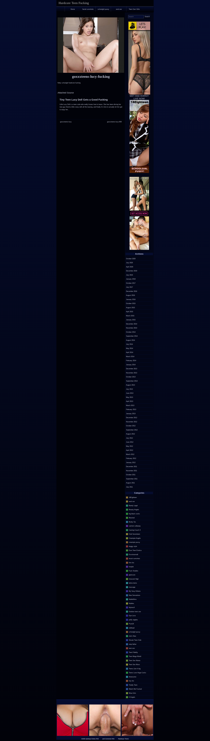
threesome (132, 677)
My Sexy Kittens (135, 591)
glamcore (132, 575)
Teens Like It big (134, 668)
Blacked (132, 518)
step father (132, 644)
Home (73, 9)
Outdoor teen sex (135, 611)
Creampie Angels (135, 538)
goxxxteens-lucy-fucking (91, 76)
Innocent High (134, 579)
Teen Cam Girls (134, 9)
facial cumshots (88, 9)
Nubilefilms (133, 599)
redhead (131, 628)
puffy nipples (133, 620)
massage (132, 587)
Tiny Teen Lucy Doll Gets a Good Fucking (84, 99)
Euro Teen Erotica (135, 550)
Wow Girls (132, 693)
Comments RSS (109, 739)
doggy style (133, 546)
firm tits (131, 562)
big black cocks (134, 514)
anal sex (119, 9)
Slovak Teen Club (135, 640)
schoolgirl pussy (103, 9)
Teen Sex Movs (134, 664)
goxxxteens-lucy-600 (114, 122)
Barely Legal (133, 505)
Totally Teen (133, 685)
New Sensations (134, 595)
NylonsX (132, 607)
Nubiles (131, 603)
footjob (131, 567)
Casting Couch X (135, 530)
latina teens (133, 583)
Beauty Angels (134, 510)
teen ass (132, 648)
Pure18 (131, 624)
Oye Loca (132, 616)
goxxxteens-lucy (66, 122)
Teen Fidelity (133, 652)
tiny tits (131, 681)
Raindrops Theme (123, 739)
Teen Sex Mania (134, 660)
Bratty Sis (132, 522)
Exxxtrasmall (133, 554)
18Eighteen (133, 497)
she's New (132, 636)
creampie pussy (134, 542)
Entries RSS (95, 739)
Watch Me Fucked (135, 689)
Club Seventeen (134, 534)
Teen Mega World (135, 656)
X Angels (132, 697)
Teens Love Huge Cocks (137, 673)
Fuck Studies (133, 571)
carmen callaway (135, 526)
